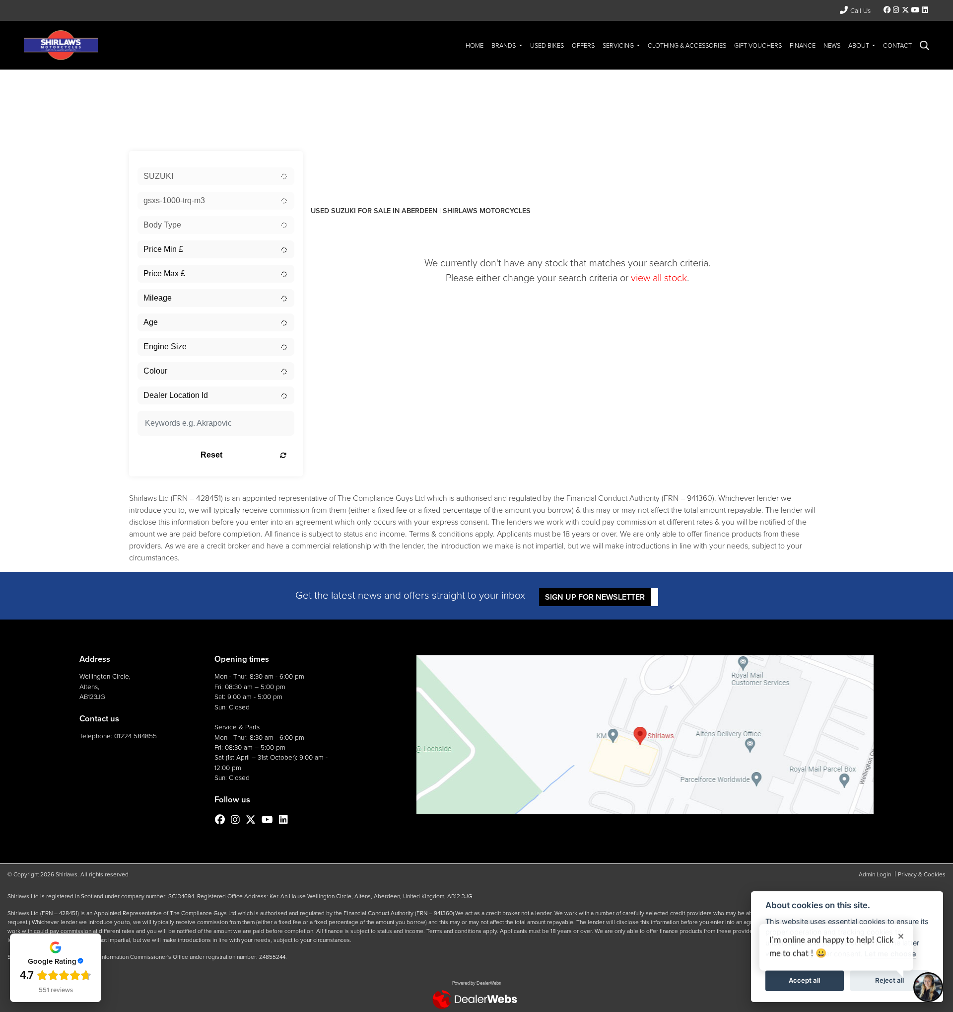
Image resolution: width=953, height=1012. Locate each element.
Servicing (619, 45)
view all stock (659, 277)
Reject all (889, 980)
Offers (583, 45)
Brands (504, 45)
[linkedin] (924, 10)
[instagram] (896, 10)
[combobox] (215, 176)
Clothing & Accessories (687, 45)
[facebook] (887, 10)
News (831, 45)
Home (474, 45)
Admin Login (875, 874)
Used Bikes (547, 45)
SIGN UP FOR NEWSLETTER (595, 597)
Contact (897, 45)
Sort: (326, 160)
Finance (803, 45)
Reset (211, 455)
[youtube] (915, 10)
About (859, 45)
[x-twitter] (905, 10)
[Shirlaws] (61, 44)
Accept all (804, 980)
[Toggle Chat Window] (928, 987)
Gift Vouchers (758, 45)
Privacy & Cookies (922, 874)
